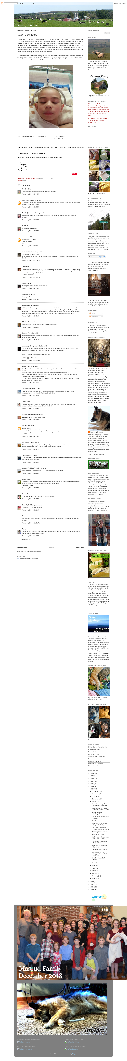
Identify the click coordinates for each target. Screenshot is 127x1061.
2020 (92, 773)
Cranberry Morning (96, 432)
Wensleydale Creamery (95, 763)
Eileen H (24, 283)
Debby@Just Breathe (29, 388)
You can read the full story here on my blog (59, 56)
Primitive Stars (27, 322)
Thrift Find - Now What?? (99, 849)
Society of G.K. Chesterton (96, 756)
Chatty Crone (26, 494)
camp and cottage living (30, 252)
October (95, 796)
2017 (92, 781)
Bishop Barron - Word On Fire (97, 747)
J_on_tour (25, 529)
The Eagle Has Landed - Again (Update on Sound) (100, 828)
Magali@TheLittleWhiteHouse (32, 468)
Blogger (74, 1054)
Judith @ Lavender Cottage (31, 213)
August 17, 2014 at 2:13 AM (30, 288)
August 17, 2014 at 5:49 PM (30, 419)
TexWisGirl (25, 226)
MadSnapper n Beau (29, 305)
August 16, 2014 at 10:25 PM (31, 260)
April (93, 870)
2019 (92, 776)
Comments (94, 316)
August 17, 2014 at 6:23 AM (30, 327)
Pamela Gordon (27, 455)
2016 (92, 784)
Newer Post (22, 548)
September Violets (28, 442)
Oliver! (94, 821)
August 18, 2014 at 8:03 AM (30, 462)
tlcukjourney (26, 425)
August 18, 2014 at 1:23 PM (30, 473)
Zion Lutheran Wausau (95, 766)
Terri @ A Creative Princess (31, 414)
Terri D (24, 189)
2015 (92, 786)
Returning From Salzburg (100, 832)
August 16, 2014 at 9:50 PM (30, 231)
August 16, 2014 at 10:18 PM (31, 246)
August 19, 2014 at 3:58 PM (30, 488)
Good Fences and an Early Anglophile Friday (100, 824)
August (94, 801)
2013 (92, 882)
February (95, 876)
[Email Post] (51, 178)
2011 (92, 887)
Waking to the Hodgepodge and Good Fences (100, 837)
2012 (92, 884)
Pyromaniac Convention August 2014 (99, 842)
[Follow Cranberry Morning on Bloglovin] (96, 258)
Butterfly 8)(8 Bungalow (30, 505)
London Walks (92, 752)
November (95, 794)
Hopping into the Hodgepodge (97, 813)
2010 (92, 889)
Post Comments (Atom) (33, 551)
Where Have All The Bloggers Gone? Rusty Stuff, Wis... (99, 853)
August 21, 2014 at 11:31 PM (31, 523)
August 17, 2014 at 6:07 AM (30, 316)
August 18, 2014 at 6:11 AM (30, 449)
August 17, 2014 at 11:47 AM (31, 382)
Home (51, 548)
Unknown (25, 237)
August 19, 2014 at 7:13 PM (30, 499)
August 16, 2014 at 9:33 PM (30, 220)
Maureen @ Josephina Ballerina (32, 346)
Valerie (24, 479)
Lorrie (24, 266)
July (93, 863)
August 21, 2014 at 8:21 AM (30, 510)
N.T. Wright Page (93, 754)
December (95, 791)
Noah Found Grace (98, 834)
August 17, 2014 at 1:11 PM (30, 395)
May (93, 868)
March (94, 873)
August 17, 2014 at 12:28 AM (31, 277)
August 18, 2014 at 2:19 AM (30, 436)
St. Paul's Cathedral (94, 761)
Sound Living (92, 759)
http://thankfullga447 (29, 200)
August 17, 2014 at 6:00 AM (30, 299)
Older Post (79, 548)
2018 (92, 778)
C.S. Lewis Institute (94, 749)
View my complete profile (96, 454)
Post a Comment (25, 539)
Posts (93, 313)
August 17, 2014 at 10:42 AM (31, 360)
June (94, 865)
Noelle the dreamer (28, 366)
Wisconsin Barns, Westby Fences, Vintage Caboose (100, 808)
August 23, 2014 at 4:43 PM (30, 536)
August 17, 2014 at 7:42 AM (30, 340)
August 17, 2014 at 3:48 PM (30, 408)
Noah (24, 180)
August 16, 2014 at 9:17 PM (30, 207)
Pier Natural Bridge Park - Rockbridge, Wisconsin (100, 804)
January (95, 878)
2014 (92, 789)
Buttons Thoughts (28, 333)
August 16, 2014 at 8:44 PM (30, 194)
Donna (24, 401)
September (95, 799)
